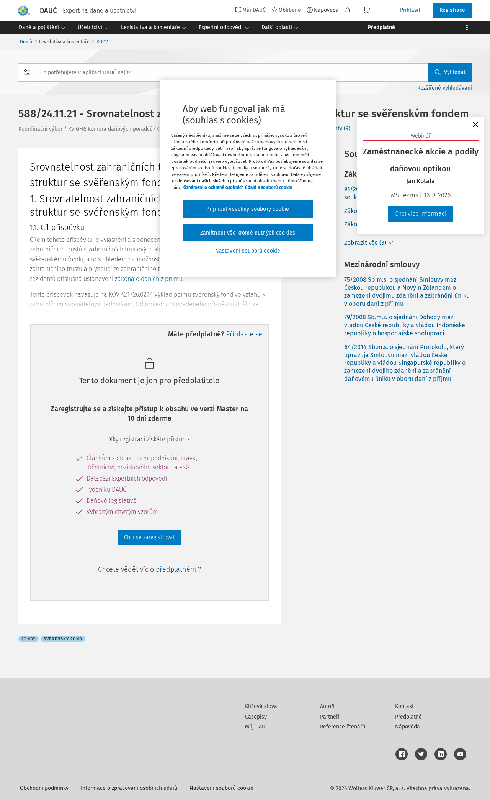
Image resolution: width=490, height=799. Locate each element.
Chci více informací (420, 213)
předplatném (177, 569)
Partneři (330, 717)
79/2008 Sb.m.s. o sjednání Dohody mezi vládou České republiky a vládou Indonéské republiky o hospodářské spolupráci (404, 325)
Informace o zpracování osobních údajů (129, 788)
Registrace (452, 10)
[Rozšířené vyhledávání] (26, 72)
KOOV (102, 41)
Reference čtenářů (342, 727)
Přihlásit (410, 10)
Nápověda (326, 10)
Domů (26, 41)
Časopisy (256, 717)
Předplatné (408, 717)
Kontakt (404, 706)
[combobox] (245, 72)
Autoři (327, 706)
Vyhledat (455, 72)
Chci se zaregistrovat (149, 537)
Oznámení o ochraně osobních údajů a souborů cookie (237, 187)
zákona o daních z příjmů (149, 278)
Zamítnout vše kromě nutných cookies (248, 233)
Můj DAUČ (256, 727)
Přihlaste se (244, 334)
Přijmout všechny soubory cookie (247, 209)
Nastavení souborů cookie (221, 788)
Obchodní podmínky (44, 788)
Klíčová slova (261, 706)
